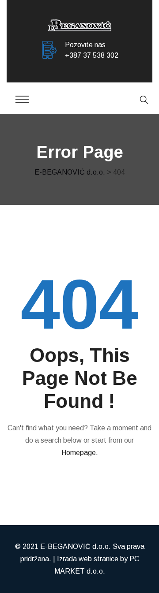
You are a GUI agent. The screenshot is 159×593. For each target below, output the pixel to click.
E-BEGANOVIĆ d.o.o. (75, 546)
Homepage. (79, 452)
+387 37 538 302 (91, 55)
